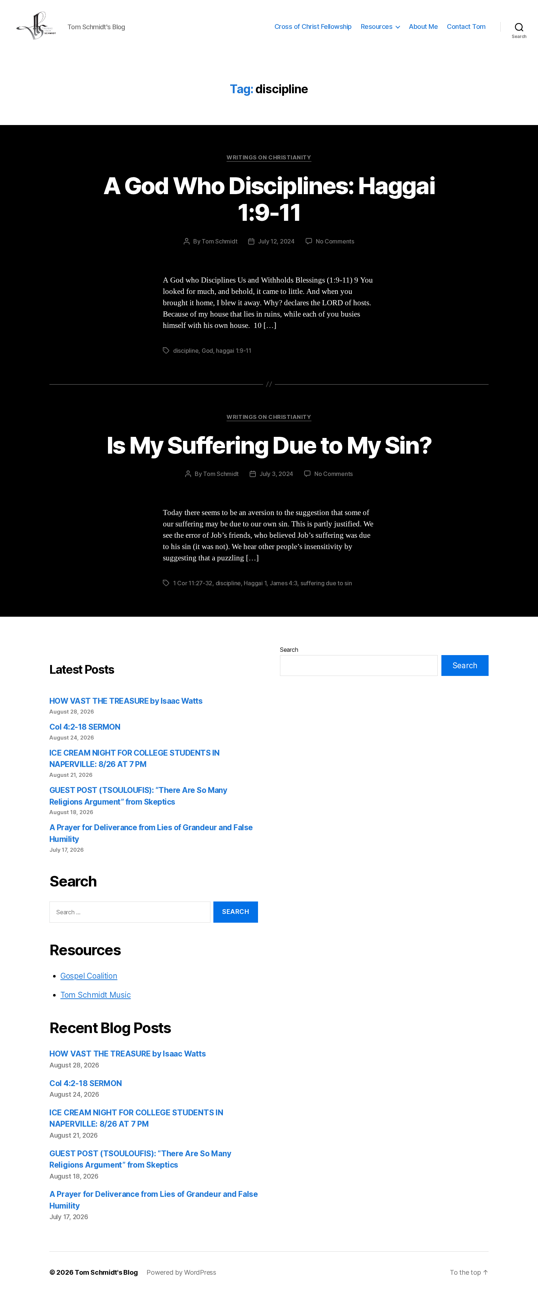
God (207, 350)
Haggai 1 (255, 583)
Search (289, 649)
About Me (423, 26)
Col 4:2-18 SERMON (84, 726)
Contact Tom (466, 26)
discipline (185, 350)
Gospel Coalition (88, 975)
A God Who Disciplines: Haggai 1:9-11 (269, 198)
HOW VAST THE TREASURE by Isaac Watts (125, 701)
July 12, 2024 (276, 241)
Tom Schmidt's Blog (106, 1272)
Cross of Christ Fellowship (313, 26)
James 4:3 (284, 583)
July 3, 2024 (276, 473)
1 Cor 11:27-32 (192, 583)
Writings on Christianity (269, 157)
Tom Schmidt (219, 241)
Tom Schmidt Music (95, 994)
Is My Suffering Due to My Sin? (269, 445)
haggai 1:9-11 (233, 350)
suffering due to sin (326, 583)
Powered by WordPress (181, 1272)
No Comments (335, 241)
